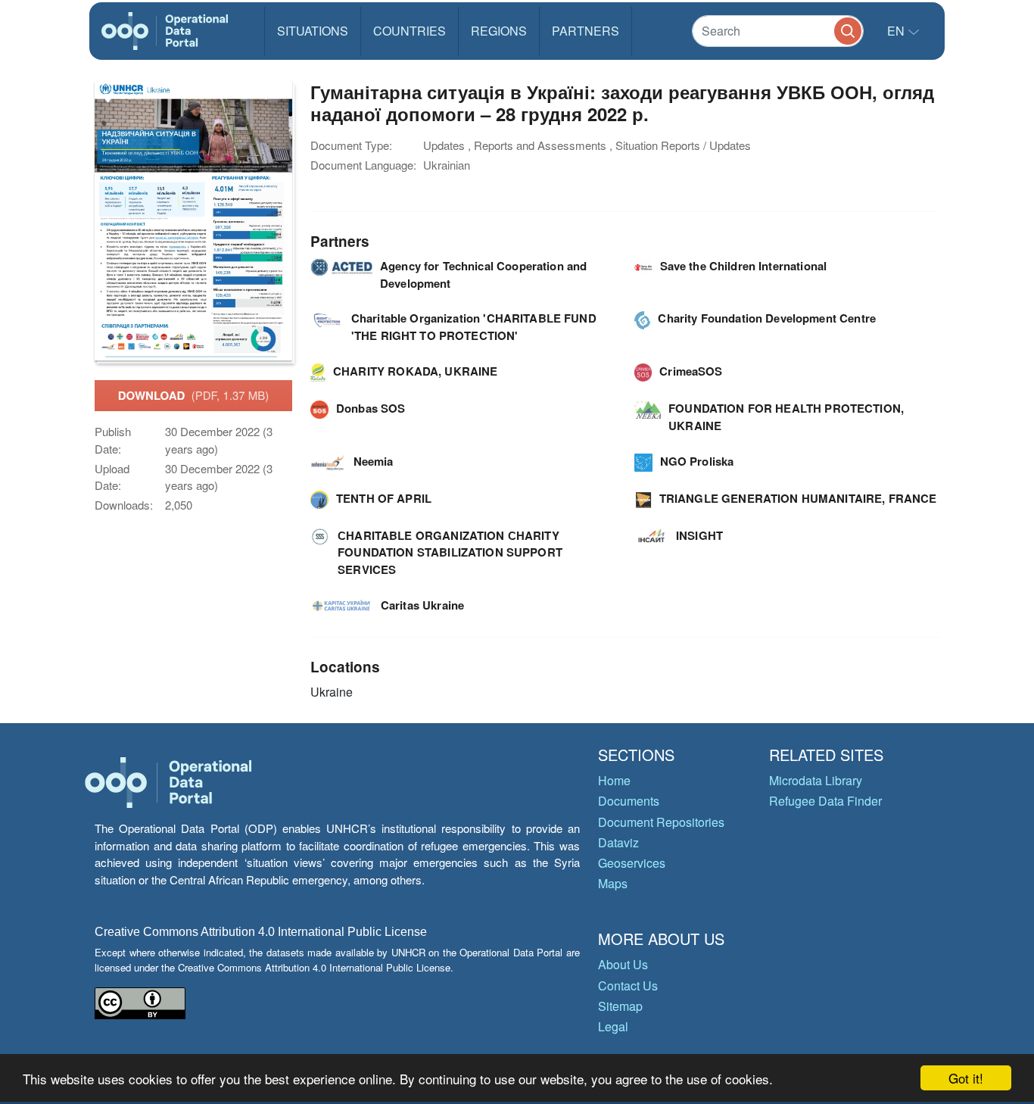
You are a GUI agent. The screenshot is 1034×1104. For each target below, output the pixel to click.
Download (193, 395)
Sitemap (620, 1006)
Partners (585, 30)
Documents (628, 800)
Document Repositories (661, 822)
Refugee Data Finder (825, 800)
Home (614, 780)
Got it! (965, 1077)
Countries (409, 30)
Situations (312, 30)
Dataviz (618, 842)
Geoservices (631, 863)
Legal (613, 1026)
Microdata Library (815, 780)
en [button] (897, 30)
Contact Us (628, 985)
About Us (623, 964)
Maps (613, 883)
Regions (499, 30)
